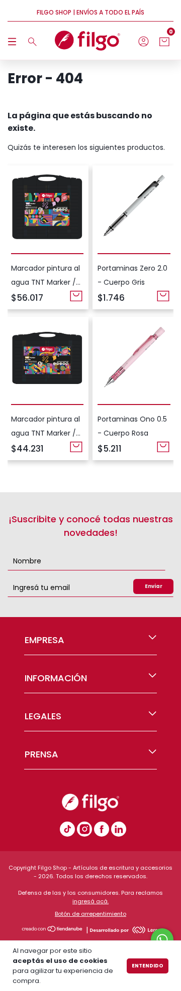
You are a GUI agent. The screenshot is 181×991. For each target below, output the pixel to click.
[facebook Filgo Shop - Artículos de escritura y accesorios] (101, 829)
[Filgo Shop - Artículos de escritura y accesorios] (118, 829)
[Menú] (14, 41)
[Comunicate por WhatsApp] (162, 939)
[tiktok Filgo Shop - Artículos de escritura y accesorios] (67, 829)
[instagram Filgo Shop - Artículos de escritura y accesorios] (84, 829)
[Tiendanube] (52, 930)
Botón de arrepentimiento (90, 914)
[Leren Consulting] (125, 930)
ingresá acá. (90, 901)
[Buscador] (30, 41)
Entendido (147, 965)
